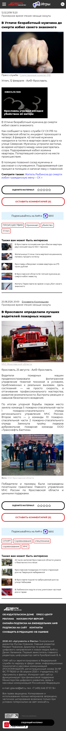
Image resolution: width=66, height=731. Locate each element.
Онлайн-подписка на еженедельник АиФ (30, 623)
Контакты (36, 627)
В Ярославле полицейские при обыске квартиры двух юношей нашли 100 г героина (38, 245)
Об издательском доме (18, 614)
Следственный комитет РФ (35, 75)
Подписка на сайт (14, 627)
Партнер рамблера (29, 716)
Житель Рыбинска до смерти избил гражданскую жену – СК (32, 176)
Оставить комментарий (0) (33, 201)
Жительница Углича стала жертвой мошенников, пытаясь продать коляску (38, 255)
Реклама (8, 618)
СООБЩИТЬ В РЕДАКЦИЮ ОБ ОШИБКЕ (25, 632)
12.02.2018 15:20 (9, 12)
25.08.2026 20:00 (10, 301)
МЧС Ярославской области (17, 364)
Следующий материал (32, 723)
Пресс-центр (44, 614)
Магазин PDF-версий (29, 618)
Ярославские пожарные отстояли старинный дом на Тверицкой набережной (36, 571)
